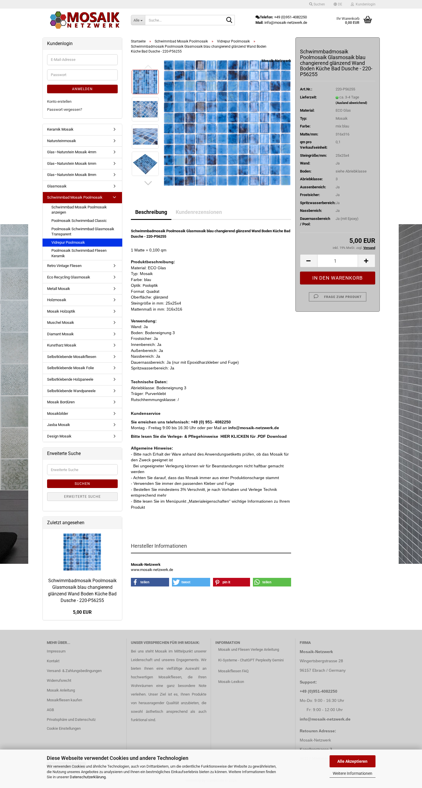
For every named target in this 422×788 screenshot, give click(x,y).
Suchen (82, 484)
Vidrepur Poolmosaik (68, 242)
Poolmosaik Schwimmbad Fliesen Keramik (79, 253)
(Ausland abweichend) (351, 103)
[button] (337, 4)
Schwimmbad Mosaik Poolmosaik (74, 197)
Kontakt (53, 661)
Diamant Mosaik (60, 334)
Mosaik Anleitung (61, 690)
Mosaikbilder (57, 413)
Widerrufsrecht (59, 680)
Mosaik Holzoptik (61, 311)
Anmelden (82, 89)
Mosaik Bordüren (61, 402)
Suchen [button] (319, 4)
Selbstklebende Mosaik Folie (70, 368)
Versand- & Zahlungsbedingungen (74, 671)
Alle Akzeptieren (352, 761)
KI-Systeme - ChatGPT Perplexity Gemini (251, 660)
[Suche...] (229, 20)
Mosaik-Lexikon (231, 681)
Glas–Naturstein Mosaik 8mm (71, 175)
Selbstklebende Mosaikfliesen (71, 357)
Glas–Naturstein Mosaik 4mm (71, 152)
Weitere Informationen (352, 773)
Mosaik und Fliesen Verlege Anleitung (248, 649)
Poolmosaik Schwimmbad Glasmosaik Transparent (82, 232)
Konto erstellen (59, 101)
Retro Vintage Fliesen (64, 266)
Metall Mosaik (58, 288)
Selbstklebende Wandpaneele (71, 391)
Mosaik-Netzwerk (276, 61)
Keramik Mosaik (60, 129)
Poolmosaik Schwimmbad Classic (79, 220)
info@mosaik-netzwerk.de (325, 719)
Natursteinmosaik (61, 141)
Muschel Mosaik (60, 322)
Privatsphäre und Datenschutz (71, 719)
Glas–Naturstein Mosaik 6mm (71, 163)
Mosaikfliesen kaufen (64, 700)
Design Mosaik (59, 436)
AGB (50, 710)
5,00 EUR (82, 612)
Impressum (56, 651)
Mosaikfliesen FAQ (233, 671)
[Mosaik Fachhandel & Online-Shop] (85, 20)
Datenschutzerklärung (88, 777)
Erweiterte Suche (82, 497)
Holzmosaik (56, 300)
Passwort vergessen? (64, 109)
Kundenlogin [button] (364, 4)
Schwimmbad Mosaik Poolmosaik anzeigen (79, 210)
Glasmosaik (57, 186)
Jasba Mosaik (58, 425)
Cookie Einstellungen (64, 728)
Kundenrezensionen (199, 212)
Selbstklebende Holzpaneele (70, 379)
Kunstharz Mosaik (61, 345)
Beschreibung (151, 212)
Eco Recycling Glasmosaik (68, 277)
